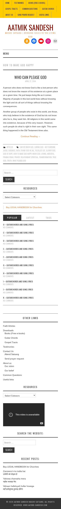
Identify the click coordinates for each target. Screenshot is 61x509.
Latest (30, 217)
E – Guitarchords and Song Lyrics (18, 248)
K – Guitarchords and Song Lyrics (18, 297)
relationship (25, 157)
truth (9, 160)
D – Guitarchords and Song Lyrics (18, 240)
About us (9, 14)
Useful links (44, 14)
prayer (17, 157)
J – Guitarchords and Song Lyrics (18, 289)
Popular (12, 217)
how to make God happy (22, 153)
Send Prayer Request (26, 14)
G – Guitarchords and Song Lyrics (18, 265)
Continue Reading (30, 136)
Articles (10, 147)
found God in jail (27, 150)
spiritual (34, 157)
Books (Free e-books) (36, 2)
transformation (45, 157)
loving (43, 153)
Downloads (8, 330)
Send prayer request (14, 358)
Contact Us (8, 351)
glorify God (50, 150)
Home (7, 2)
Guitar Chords (48, 8)
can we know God (26, 147)
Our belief (9, 370)
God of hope (8, 153)
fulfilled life (40, 150)
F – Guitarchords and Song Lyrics (18, 257)
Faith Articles (9, 326)
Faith (18, 150)
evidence (11, 150)
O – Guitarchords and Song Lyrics (18, 224)
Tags (49, 217)
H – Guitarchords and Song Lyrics (18, 273)
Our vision (9, 366)
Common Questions (30, 8)
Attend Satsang (12, 354)
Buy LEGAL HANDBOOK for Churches (24, 207)
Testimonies (19, 2)
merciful (50, 153)
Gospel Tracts (11, 8)
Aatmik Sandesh (30, 27)
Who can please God (30, 77)
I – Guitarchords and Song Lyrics (18, 281)
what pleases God (19, 160)
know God (36, 153)
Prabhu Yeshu (8, 157)
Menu (6, 53)
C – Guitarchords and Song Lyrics (18, 232)
